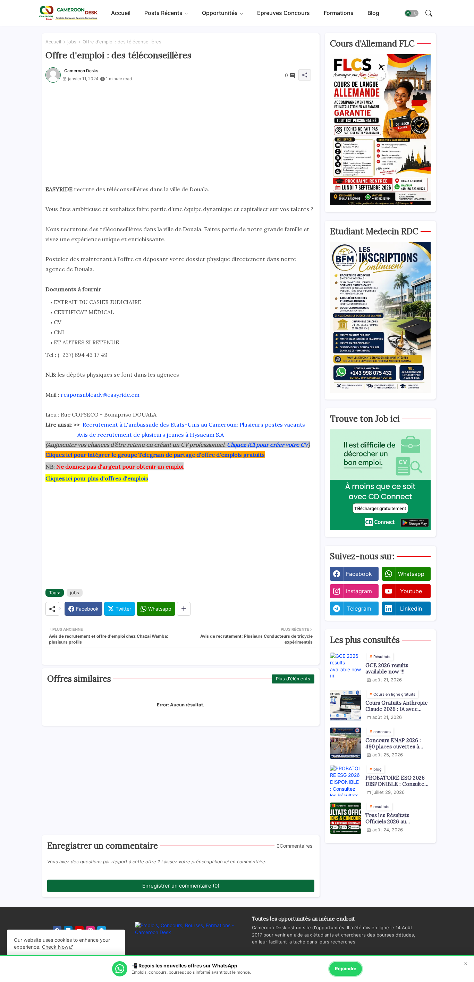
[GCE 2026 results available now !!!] (345, 668)
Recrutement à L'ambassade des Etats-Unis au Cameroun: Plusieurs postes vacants (194, 424)
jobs (71, 41)
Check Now (55, 947)
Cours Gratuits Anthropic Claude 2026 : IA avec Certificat (396, 706)
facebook (359, 573)
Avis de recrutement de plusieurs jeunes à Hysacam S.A (150, 434)
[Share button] (184, 609)
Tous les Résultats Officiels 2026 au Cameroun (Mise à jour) (394, 818)
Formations (339, 12)
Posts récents (163, 12)
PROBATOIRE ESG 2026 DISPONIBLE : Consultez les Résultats (396, 781)
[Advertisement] (180, 135)
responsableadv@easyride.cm (100, 394)
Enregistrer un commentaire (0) (180, 885)
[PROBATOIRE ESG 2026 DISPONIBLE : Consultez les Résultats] (345, 780)
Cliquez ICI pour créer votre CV (267, 444)
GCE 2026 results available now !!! (386, 668)
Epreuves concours (283, 12)
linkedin (411, 608)
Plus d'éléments (293, 678)
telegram (359, 608)
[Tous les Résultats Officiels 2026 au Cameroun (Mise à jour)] (345, 818)
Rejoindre (345, 968)
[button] (411, 13)
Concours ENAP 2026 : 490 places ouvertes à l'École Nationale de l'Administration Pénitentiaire (393, 743)
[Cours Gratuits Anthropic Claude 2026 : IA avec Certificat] (345, 705)
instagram (359, 591)
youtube (411, 591)
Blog (373, 12)
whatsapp (411, 573)
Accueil (120, 12)
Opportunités (220, 12)
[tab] (120, 13)
